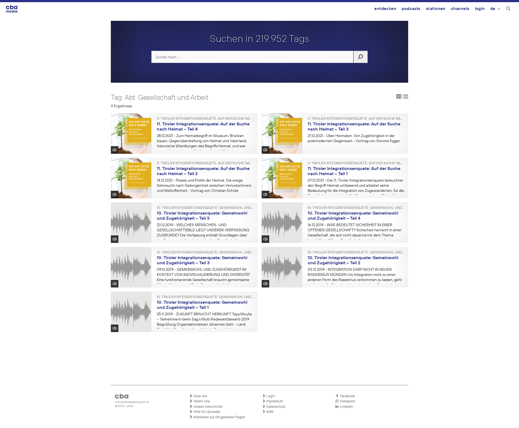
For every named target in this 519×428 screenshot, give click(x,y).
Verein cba (201, 401)
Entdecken (385, 9)
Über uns (199, 396)
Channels (460, 9)
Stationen (435, 9)
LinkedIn (345, 407)
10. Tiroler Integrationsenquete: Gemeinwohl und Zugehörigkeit (205, 208)
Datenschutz (275, 407)
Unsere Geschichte (207, 407)
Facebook (346, 396)
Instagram (346, 401)
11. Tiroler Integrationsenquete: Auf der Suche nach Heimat (205, 119)
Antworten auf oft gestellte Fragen (218, 417)
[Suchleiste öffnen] (508, 9)
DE (492, 9)
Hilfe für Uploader (206, 412)
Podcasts (411, 9)
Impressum (274, 401)
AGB (269, 412)
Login (480, 9)
